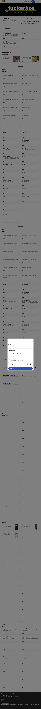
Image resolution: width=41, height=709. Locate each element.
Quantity (11, 364)
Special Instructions (13, 350)
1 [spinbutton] (29, 364)
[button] (20, 368)
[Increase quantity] (31, 364)
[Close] (32, 340)
